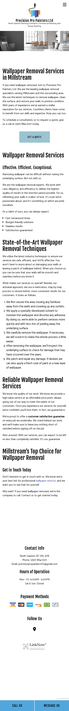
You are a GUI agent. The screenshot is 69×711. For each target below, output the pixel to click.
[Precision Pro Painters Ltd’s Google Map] (34, 630)
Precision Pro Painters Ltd (34, 20)
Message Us (52, 705)
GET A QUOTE (35, 137)
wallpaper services (46, 481)
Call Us (17, 705)
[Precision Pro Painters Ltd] (34, 10)
